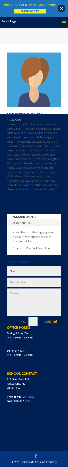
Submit (51, 321)
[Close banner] (61, 8)
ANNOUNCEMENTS (24, 216)
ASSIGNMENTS (22, 222)
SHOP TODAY (30, 11)
